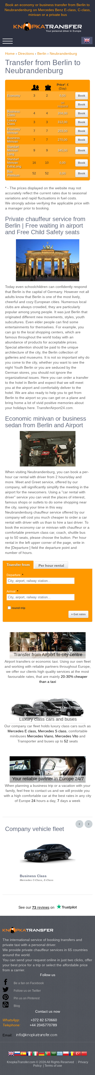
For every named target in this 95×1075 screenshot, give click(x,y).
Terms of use (53, 1065)
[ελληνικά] (60, 1053)
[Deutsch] (42, 1053)
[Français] (29, 1053)
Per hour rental (51, 565)
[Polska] (66, 1053)
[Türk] (78, 1053)
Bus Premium (13, 173)
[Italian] (35, 1053)
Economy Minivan (13, 131)
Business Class (13, 113)
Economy (13, 95)
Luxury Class (11, 122)
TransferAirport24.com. (55, 408)
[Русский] (17, 1053)
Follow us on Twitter (27, 990)
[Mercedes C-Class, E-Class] (47, 837)
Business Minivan (13, 139)
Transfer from (18, 565)
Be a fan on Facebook (29, 983)
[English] (11, 1053)
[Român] (72, 1053)
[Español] (23, 1053)
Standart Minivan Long (13, 150)
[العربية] (54, 1053)
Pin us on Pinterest (27, 998)
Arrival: (12, 591)
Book (81, 95)
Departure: (15, 575)
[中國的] (84, 1053)
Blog (17, 1006)
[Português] (48, 1053)
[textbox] (40, 581)
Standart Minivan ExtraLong (14, 162)
